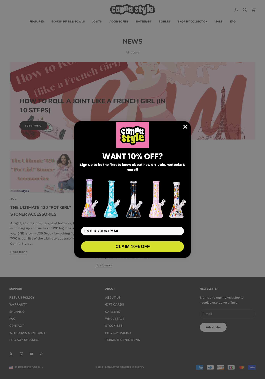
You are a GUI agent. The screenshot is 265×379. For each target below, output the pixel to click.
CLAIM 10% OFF (132, 246)
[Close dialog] (185, 127)
